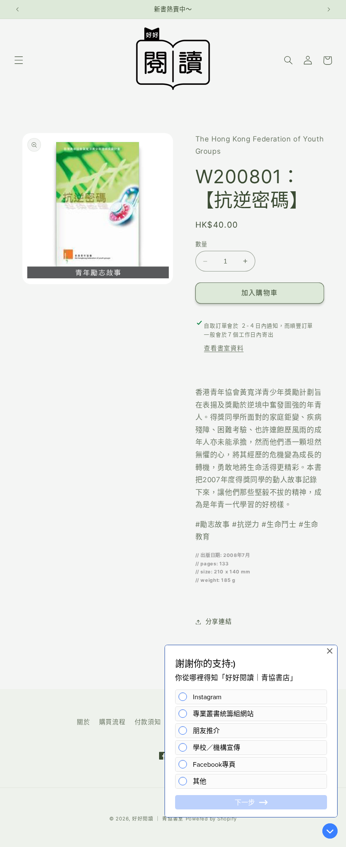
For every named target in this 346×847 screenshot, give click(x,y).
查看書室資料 (223, 348)
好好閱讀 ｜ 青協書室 (158, 819)
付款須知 (148, 722)
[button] (18, 60)
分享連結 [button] (218, 621)
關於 (83, 722)
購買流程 (112, 722)
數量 (201, 244)
